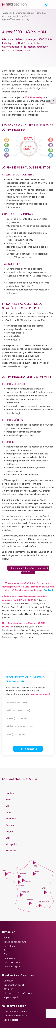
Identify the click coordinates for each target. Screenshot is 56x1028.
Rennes (10, 824)
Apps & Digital (11, 997)
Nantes (10, 793)
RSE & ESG (8, 989)
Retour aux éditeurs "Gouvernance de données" (30, 570)
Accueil (7, 937)
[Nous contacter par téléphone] (46, 4)
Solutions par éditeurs (15, 941)
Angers (9, 831)
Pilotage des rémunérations (18, 993)
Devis (6, 950)
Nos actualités (11, 1019)
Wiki (5, 954)
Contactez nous (12, 962)
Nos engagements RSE (15, 1015)
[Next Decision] (14, 4)
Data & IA (8, 980)
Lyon (8, 812)
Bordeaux (11, 818)
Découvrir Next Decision (15, 1011)
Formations (9, 946)
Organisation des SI (14, 985)
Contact (48, 590)
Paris (8, 799)
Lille (7, 805)
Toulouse (11, 850)
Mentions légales (12, 966)
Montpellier (12, 844)
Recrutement (10, 958)
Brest (8, 837)
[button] (51, 2)
